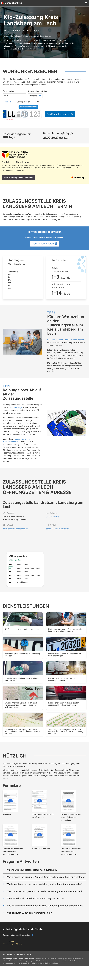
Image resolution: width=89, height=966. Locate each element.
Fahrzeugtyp (8, 91)
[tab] (9, 101)
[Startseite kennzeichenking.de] (11, 3)
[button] (86, 3)
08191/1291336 (52, 517)
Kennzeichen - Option (38, 91)
